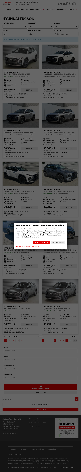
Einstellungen (58, 242)
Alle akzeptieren (42, 242)
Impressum (35, 246)
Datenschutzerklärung (23, 246)
